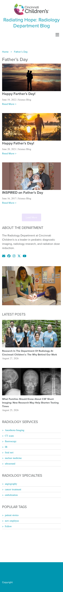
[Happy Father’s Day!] (31, 126)
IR (6, 446)
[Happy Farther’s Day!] (31, 77)
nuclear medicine (13, 458)
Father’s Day (21, 51)
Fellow (8, 526)
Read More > (9, 104)
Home (5, 51)
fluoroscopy (10, 441)
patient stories (12, 515)
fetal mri (9, 452)
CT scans (9, 435)
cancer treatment (13, 489)
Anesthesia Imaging (14, 430)
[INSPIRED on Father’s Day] (31, 176)
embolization (11, 495)
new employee (12, 520)
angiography (11, 483)
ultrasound (10, 463)
